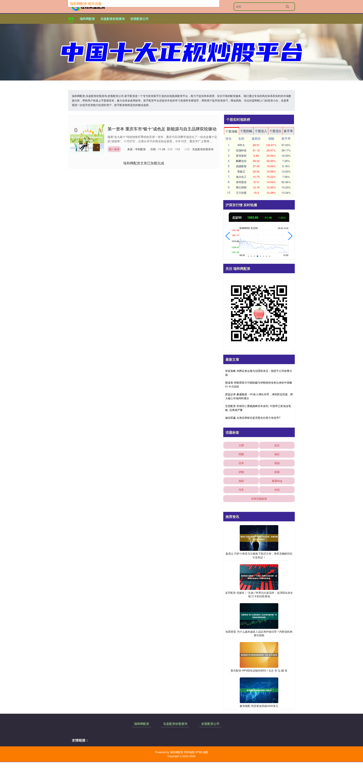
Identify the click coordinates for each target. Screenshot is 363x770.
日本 (241, 463)
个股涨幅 (231, 131)
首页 (71, 18)
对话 (277, 489)
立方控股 (241, 192)
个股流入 (261, 131)
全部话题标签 (259, 498)
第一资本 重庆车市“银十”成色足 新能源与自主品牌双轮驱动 (162, 129)
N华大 (241, 145)
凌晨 (277, 472)
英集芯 (241, 171)
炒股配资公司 (139, 18)
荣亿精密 (241, 187)
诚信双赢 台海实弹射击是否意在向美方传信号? (252, 417)
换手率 (288, 131)
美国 (277, 463)
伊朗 (241, 472)
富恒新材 (241, 155)
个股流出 (275, 131)
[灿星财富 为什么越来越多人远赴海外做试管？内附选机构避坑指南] (259, 615)
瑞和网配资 (87, 18)
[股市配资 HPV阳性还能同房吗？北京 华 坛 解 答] (259, 654)
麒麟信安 (241, 161)
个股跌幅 (246, 131)
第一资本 (114, 149)
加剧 (241, 481)
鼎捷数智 (241, 166)
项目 (277, 454)
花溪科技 (241, 150)
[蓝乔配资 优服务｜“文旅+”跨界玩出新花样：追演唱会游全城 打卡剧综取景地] (259, 576)
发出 (277, 445)
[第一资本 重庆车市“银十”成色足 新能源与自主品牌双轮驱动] (87, 138)
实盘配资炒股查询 (113, 18)
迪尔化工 (241, 177)
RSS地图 (189, 752)
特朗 (241, 454)
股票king (277, 481)
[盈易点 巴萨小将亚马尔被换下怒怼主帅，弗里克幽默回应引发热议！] (259, 537)
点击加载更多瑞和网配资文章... (143, 162)
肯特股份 (241, 182)
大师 (241, 445)
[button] (227, 236)
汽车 (241, 489)
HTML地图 (201, 752)
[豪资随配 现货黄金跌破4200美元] (259, 690)
